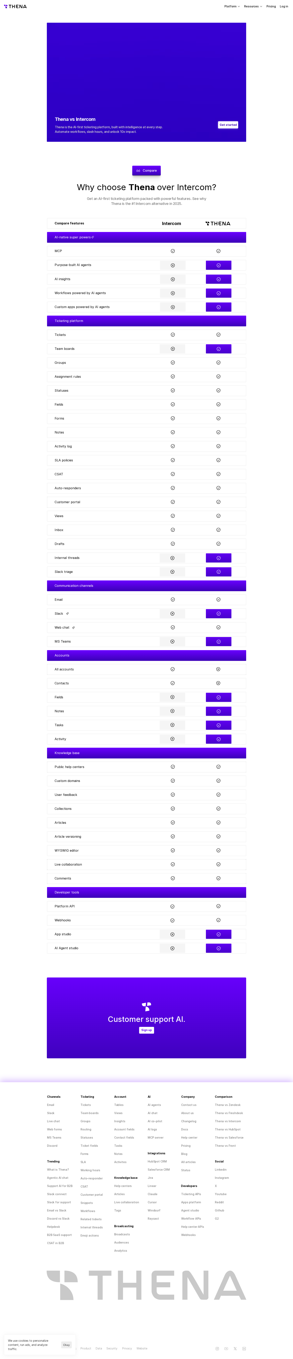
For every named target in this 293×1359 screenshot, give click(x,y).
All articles (188, 1162)
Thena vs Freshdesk (229, 1113)
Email (50, 1105)
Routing (86, 1129)
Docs (184, 1129)
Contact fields (124, 1137)
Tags (117, 1210)
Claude (152, 1194)
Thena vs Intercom (228, 1121)
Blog (184, 1153)
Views (118, 1113)
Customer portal (92, 1194)
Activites (120, 1162)
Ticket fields (89, 1145)
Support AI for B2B (59, 1186)
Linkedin (221, 1169)
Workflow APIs (191, 1218)
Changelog (188, 1121)
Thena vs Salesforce (229, 1137)
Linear (152, 1186)
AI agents (154, 1105)
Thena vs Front (225, 1145)
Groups (85, 1121)
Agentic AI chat (57, 1177)
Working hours (90, 1170)
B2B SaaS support (59, 1235)
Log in (284, 6)
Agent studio (190, 1210)
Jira (150, 1177)
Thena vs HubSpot (228, 1129)
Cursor (152, 1202)
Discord (52, 1145)
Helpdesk (53, 1226)
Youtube (221, 1194)
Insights (119, 1121)
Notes (118, 1153)
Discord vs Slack (58, 1218)
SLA (83, 1162)
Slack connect (57, 1194)
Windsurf (154, 1210)
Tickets (86, 1105)
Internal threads (92, 1227)
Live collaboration (126, 1202)
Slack (50, 1113)
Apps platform (191, 1202)
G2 (217, 1218)
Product (86, 1348)
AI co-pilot (155, 1121)
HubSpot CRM (157, 1161)
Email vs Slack (56, 1210)
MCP (151, 1137)
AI (149, 1113)
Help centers (123, 1186)
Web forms (54, 1129)
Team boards (89, 1113)
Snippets (87, 1202)
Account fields (124, 1129)
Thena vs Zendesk (228, 1105)
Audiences (121, 1242)
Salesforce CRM (159, 1169)
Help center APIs (192, 1226)
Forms (84, 1153)
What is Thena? (58, 1169)
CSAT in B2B (55, 1243)
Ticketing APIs (191, 1194)
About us (187, 1113)
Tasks (118, 1145)
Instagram (222, 1177)
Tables (119, 1105)
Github (219, 1210)
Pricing (271, 6)
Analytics (120, 1250)
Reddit (219, 1202)
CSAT (84, 1186)
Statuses (87, 1137)
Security (111, 1348)
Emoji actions (90, 1235)
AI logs (152, 1129)
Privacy (127, 1348)
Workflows (88, 1211)
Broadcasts (122, 1234)
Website (142, 1348)
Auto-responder (92, 1178)
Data (99, 1348)
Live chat (53, 1121)
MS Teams (54, 1137)
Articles (119, 1194)
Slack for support (59, 1202)
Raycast (153, 1218)
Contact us (189, 1105)
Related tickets (91, 1219)
